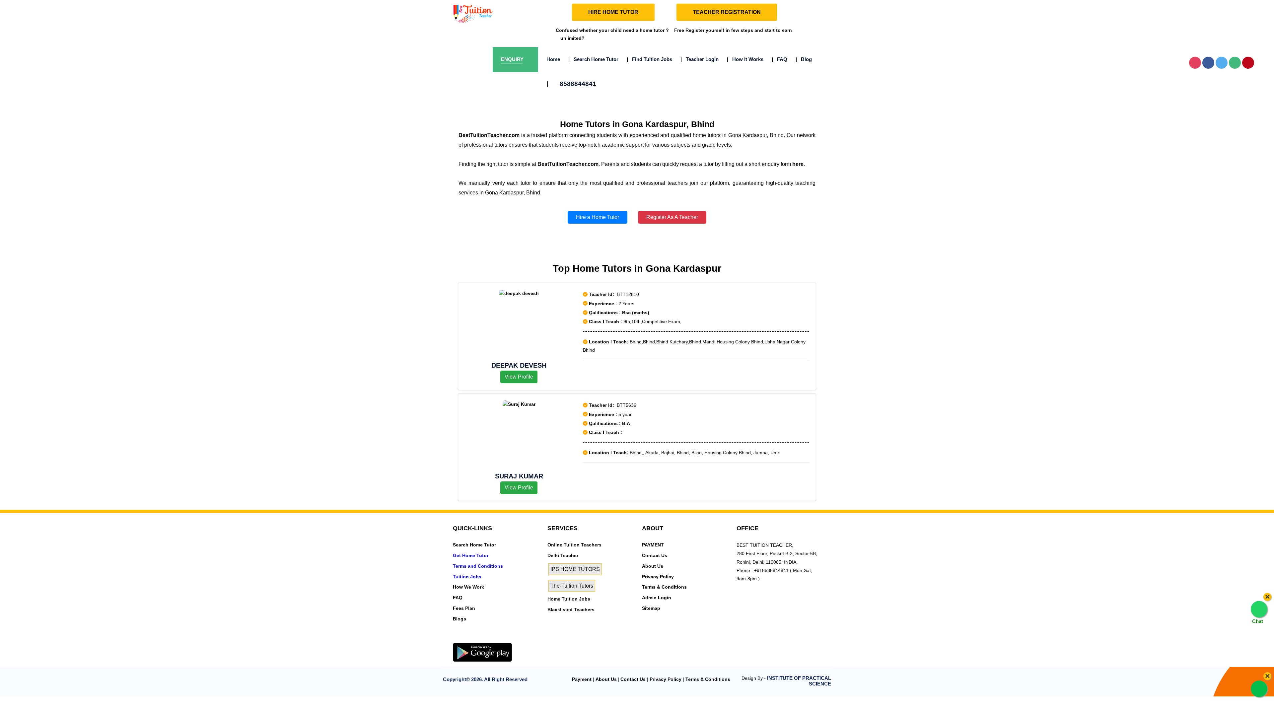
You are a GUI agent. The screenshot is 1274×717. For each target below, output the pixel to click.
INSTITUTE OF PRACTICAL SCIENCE (799, 680)
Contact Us (654, 555)
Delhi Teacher (562, 555)
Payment (582, 679)
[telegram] (456, 639)
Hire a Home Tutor (597, 217)
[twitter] (466, 639)
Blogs (459, 618)
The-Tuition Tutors (571, 586)
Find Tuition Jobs (649, 59)
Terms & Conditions (664, 587)
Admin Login (656, 597)
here (798, 164)
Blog (804, 59)
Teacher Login (699, 59)
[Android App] (482, 652)
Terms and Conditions (478, 566)
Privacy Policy (658, 576)
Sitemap (651, 608)
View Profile (519, 377)
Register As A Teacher (672, 217)
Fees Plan (464, 608)
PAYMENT (653, 544)
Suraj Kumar (519, 476)
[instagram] (486, 639)
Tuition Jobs (467, 576)
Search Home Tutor (593, 59)
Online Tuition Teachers (574, 544)
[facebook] (476, 639)
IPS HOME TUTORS (575, 569)
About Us (652, 566)
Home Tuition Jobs (568, 599)
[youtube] (496, 639)
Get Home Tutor (470, 555)
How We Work (468, 587)
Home (553, 59)
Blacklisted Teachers (571, 609)
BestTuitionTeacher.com (489, 135)
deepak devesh (518, 365)
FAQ (779, 59)
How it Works (745, 59)
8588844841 (571, 83)
